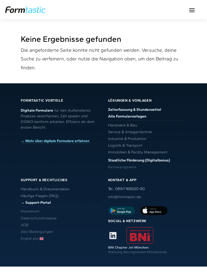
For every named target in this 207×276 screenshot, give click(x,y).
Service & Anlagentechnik (130, 132)
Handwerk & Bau (122, 125)
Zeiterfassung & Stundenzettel (134, 109)
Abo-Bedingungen (37, 231)
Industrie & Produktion (127, 138)
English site (30, 238)
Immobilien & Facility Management (137, 152)
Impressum (30, 211)
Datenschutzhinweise (39, 218)
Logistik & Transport (125, 145)
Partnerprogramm (122, 167)
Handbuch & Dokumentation (45, 189)
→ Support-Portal (36, 202)
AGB (25, 225)
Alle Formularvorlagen (127, 116)
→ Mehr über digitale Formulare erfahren (55, 141)
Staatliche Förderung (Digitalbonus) (139, 160)
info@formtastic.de (124, 197)
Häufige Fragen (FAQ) (39, 196)
